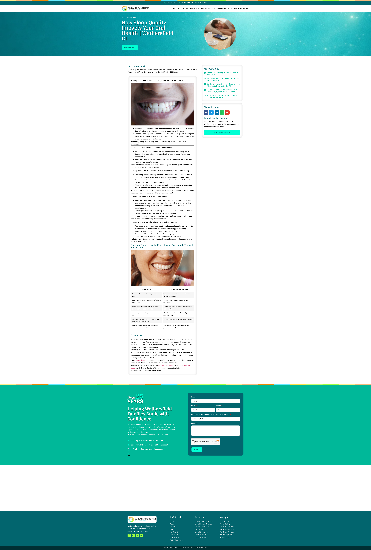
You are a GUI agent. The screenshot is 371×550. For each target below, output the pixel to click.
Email (193, 406)
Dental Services (191, 8)
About (180, 8)
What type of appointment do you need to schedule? (210, 415)
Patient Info (232, 8)
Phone (218, 406)
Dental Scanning (207, 8)
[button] (206, 112)
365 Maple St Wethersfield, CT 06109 (147, 440)
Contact (246, 8)
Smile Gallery (222, 8)
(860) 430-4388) (165, 365)
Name (193, 397)
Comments (195, 423)
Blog (240, 8)
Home (174, 8)
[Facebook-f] (129, 535)
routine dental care (142, 360)
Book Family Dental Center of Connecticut (149, 445)
